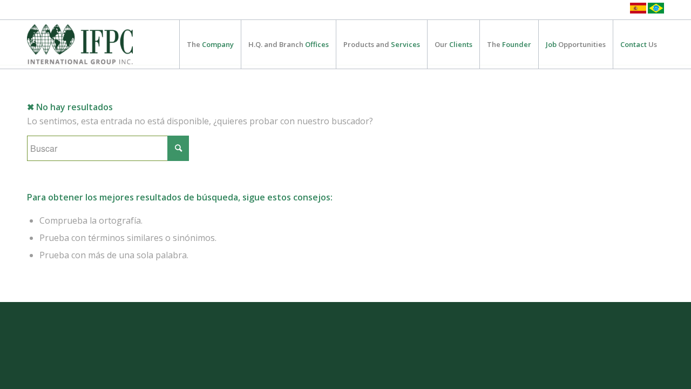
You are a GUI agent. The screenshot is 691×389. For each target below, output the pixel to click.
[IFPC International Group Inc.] (80, 44)
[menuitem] (210, 44)
